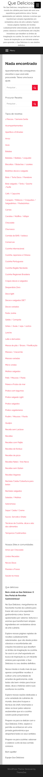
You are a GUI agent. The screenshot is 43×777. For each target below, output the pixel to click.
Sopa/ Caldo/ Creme (14, 510)
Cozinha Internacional (14, 249)
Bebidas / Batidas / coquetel (18, 158)
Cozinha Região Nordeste (16, 268)
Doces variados (12, 307)
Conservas (10, 242)
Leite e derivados (12, 339)
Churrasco (10, 229)
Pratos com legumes (14, 391)
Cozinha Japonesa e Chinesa (17, 255)
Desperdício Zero (12, 287)
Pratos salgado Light (14, 397)
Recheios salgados (13, 491)
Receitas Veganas (13, 475)
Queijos (8, 423)
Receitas (9, 436)
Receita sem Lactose (14, 429)
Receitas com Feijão (14, 442)
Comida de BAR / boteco (16, 236)
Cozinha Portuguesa (14, 261)
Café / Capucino (12, 193)
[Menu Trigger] (37, 5)
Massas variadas (12, 358)
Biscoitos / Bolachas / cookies (19, 164)
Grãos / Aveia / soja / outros (18, 326)
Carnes (8, 210)
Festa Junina (10, 313)
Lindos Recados (12, 556)
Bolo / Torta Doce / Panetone (18, 177)
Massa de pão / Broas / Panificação (21, 345)
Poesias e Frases (12, 569)
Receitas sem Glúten (14, 468)
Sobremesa (10, 504)
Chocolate (9, 223)
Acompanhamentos (14, 126)
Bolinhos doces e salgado (16, 171)
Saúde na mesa (12, 576)
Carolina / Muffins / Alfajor (17, 216)
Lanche (8, 333)
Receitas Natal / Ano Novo (17, 462)
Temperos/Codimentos (15, 533)
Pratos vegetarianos (14, 410)
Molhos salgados (12, 371)
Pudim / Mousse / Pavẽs (16, 416)
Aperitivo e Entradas (14, 132)
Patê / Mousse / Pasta (15, 378)
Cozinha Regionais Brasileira (17, 274)
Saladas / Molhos (13, 497)
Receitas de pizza (12, 455)
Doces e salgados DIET (15, 300)
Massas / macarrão (14, 352)
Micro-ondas (11, 365)
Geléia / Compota (13, 320)
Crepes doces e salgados (16, 281)
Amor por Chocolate (14, 550)
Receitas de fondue (13, 449)
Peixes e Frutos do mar (15, 384)
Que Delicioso (21, 3)
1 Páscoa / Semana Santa (16, 119)
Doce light (9, 294)
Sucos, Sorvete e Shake (15, 517)
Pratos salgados (12, 404)
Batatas (8, 151)
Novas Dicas (10, 563)
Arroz (7, 138)
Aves (7, 145)
